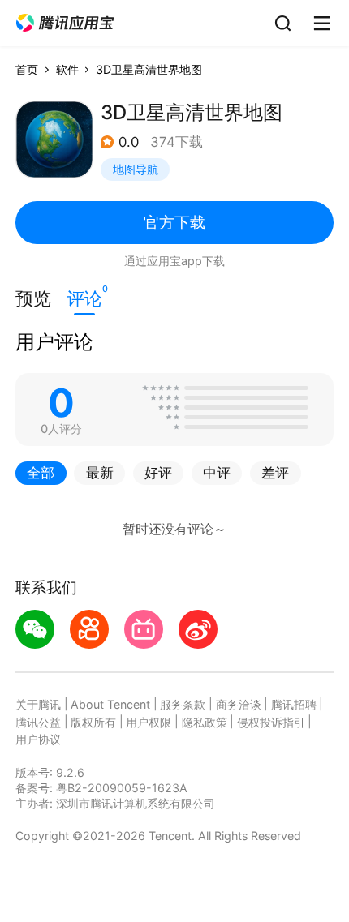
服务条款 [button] (182, 704)
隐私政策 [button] (204, 722)
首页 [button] (26, 69)
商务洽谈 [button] (238, 704)
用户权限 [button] (148, 722)
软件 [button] (67, 69)
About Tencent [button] (110, 704)
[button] (64, 23)
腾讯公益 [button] (38, 722)
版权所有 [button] (93, 722)
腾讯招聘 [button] (294, 704)
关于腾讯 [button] (38, 704)
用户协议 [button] (38, 739)
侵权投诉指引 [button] (271, 722)
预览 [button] (33, 298)
